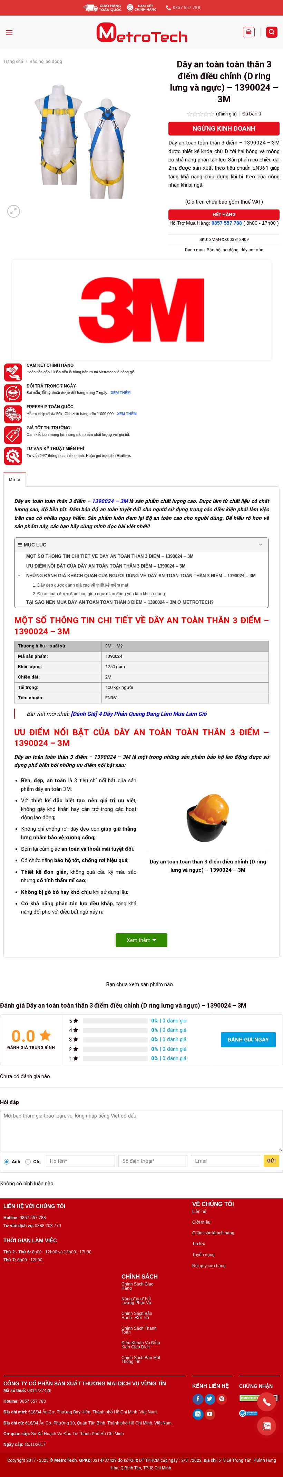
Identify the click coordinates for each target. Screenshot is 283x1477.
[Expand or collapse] (260, 545)
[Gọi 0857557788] (266, 1401)
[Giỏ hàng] (249, 32)
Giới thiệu (201, 1222)
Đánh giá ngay (248, 1040)
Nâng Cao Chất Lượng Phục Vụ (136, 1301)
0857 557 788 (227, 223)
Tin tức (198, 1243)
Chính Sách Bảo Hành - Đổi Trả (136, 1315)
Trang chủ (13, 61)
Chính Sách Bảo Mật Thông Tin (140, 1359)
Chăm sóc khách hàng (213, 1233)
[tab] (14, 480)
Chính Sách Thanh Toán (139, 1330)
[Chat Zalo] (266, 1426)
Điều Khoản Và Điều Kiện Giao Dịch (140, 1344)
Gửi (271, 1160)
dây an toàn (252, 249)
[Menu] (9, 32)
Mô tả (14, 479)
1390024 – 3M (110, 501)
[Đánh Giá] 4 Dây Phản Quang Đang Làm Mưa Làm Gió (138, 714)
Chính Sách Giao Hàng (137, 1286)
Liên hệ (199, 1211)
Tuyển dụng (203, 1254)
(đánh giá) (227, 113)
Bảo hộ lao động (46, 61)
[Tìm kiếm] (271, 32)
